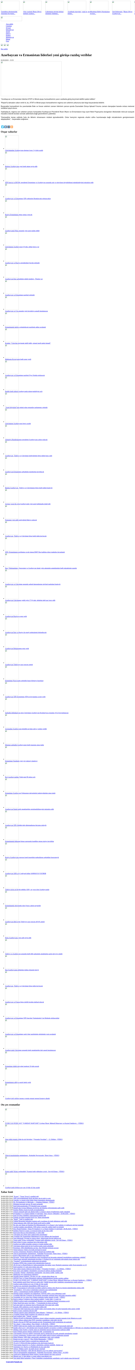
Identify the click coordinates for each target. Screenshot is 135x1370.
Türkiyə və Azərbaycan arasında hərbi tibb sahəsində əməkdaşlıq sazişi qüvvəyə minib (33, 954)
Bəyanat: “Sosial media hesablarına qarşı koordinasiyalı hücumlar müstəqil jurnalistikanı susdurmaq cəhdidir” (49, 1257)
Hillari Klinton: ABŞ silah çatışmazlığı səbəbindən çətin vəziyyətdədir (36, 1337)
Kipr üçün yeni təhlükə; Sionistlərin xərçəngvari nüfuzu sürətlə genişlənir (37, 1271)
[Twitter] (2, 127)
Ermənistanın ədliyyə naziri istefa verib (18, 1082)
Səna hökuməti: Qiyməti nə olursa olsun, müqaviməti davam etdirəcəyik (37, 1238)
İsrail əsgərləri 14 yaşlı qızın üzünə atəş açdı (27, 1267)
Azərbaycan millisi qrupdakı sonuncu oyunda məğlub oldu (32, 1244)
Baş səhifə (4, 49)
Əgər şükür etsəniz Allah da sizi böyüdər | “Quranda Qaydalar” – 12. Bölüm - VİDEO (34, 1139)
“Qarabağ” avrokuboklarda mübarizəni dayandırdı (30, 1261)
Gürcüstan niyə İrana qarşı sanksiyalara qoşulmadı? (30, 1234)
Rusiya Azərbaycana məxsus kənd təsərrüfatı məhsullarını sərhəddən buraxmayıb (32, 857)
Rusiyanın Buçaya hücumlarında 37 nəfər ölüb (28, 1233)
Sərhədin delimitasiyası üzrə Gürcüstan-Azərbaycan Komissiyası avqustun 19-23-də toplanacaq (36, 713)
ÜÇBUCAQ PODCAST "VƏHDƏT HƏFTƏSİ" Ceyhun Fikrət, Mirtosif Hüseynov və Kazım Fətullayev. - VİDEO (44, 1123)
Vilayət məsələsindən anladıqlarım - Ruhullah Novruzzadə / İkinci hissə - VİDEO (32, 1155)
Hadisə (8, 35)
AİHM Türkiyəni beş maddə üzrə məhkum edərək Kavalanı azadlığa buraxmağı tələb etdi (43, 1326)
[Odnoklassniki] (11, 127)
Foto (7, 41)
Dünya (8, 33)
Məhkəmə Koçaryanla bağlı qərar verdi (18, 359)
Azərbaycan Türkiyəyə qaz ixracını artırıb (19, 664)
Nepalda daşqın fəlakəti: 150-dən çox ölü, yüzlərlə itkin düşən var (35, 1276)
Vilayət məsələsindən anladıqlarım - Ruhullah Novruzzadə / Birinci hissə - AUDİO (40, 1352)
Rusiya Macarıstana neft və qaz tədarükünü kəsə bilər (31, 1255)
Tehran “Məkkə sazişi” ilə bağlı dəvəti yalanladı (29, 1349)
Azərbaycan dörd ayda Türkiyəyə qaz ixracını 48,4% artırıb (25, 922)
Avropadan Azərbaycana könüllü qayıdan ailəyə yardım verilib (26, 729)
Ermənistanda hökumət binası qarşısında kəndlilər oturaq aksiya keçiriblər (29, 841)
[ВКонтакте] (5, 127)
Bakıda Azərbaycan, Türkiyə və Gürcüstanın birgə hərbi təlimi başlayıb (28, 488)
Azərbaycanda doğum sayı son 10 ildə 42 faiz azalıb (22, 1187)
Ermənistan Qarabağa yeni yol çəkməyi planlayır (21, 761)
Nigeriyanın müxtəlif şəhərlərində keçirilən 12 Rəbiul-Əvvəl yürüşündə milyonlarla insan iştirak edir (46, 1259)
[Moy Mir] (8, 127)
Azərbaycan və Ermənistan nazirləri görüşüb (20, 295)
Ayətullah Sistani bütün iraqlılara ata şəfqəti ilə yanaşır (31, 1314)
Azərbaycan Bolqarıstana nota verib (17, 648)
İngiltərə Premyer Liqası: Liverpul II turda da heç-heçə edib (33, 1231)
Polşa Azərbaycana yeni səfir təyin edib (18, 938)
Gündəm (9, 26)
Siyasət (8, 28)
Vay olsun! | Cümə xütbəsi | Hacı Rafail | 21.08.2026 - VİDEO (34, 1324)
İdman (8, 39)
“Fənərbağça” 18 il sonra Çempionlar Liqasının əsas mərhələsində (35, 1290)
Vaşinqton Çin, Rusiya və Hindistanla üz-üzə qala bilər (31, 1347)
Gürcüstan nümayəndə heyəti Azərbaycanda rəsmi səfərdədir (33, 1246)
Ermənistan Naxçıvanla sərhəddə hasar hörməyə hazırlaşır (24, 681)
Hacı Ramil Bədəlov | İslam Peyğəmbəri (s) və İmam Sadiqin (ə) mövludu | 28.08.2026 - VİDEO (45, 1229)
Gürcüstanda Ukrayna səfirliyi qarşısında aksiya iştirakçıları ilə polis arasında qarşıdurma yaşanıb (45, 1333)
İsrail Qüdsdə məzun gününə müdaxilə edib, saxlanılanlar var (33, 1331)
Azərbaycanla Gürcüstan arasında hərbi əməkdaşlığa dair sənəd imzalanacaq (30, 1050)
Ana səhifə (9, 24)
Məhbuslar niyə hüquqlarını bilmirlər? (25, 1274)
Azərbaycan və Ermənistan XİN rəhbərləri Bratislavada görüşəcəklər (28, 198)
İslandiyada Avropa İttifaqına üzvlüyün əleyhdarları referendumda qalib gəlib (38, 1208)
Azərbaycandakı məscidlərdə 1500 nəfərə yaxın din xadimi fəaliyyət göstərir (38, 1227)
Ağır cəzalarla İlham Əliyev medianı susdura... (32, 12)
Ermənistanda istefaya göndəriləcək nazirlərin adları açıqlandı (25, 327)
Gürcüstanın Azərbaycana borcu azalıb (18, 423)
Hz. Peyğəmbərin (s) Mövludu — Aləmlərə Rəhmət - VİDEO (33, 1202)
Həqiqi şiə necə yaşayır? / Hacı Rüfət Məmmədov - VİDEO (33, 1339)
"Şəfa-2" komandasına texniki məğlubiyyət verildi (30, 1292)
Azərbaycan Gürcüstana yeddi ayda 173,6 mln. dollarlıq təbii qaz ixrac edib (30, 600)
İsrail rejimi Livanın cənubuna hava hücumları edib (30, 1242)
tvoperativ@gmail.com (14, 1362)
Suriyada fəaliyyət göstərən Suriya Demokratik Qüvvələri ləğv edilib (36, 1305)
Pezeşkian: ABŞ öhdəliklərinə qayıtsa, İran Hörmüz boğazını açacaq (36, 1248)
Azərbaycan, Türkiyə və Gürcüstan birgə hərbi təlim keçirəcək (26, 536)
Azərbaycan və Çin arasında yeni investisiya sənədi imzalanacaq (26, 311)
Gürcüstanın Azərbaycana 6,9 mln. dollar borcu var (22, 247)
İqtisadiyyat (10, 30)
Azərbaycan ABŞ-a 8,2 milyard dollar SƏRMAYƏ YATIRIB (25, 873)
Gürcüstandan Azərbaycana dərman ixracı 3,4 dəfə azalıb (24, 150)
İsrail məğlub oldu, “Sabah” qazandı (25, 1316)
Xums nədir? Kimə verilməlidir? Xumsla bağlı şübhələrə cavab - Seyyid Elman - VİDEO (34, 1171)
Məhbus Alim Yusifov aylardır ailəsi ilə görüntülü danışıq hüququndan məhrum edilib (41, 1330)
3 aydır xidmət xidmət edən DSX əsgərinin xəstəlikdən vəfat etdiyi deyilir (37, 1320)
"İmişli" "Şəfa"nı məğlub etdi (23, 1219)
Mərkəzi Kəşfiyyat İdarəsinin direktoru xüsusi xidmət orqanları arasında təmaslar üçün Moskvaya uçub (47, 1318)
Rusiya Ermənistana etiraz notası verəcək (18, 215)
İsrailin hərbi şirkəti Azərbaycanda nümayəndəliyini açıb (23, 391)
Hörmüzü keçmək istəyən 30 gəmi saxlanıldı (28, 1204)
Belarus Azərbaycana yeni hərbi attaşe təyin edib (21, 166)
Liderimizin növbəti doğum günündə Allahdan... (54, 12)
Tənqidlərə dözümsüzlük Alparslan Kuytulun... (9, 12)
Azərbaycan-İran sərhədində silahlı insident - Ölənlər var (24, 279)
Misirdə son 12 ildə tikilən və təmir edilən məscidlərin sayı (32, 1356)
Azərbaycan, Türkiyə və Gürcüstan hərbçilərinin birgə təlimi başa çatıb (28, 456)
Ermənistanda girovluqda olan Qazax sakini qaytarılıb (23, 906)
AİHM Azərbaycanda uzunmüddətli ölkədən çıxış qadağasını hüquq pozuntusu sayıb (41, 1301)
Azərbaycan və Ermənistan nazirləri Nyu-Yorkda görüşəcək (25, 375)
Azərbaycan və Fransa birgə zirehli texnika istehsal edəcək (24, 1002)
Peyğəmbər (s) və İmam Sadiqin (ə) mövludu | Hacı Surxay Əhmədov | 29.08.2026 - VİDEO (44, 1213)
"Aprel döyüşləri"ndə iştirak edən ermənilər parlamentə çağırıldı (26, 407)
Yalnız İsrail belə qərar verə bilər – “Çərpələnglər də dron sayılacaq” (35, 1303)
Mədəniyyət (10, 37)
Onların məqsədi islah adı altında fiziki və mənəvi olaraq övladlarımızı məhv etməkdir (41, 1212)
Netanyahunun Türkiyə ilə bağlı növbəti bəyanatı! (29, 1250)
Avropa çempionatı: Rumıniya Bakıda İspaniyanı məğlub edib (33, 1252)
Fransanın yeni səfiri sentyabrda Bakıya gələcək (21, 520)
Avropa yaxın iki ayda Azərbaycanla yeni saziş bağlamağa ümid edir (28, 504)
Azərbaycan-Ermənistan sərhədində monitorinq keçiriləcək (24, 472)
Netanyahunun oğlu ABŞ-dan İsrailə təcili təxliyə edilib (31, 1223)
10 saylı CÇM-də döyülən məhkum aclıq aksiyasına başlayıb (33, 1343)
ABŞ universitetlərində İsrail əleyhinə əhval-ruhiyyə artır (32, 1198)
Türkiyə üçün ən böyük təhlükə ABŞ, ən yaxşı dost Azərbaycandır (27, 889)
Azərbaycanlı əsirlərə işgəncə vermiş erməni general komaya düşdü (27, 1098)
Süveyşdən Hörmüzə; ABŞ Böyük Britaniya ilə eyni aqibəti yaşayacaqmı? (38, 1350)
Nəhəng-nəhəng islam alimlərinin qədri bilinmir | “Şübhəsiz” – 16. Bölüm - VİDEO (41, 1312)
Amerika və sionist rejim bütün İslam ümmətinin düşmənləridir (34, 1200)
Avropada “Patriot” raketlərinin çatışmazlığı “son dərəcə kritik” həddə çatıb (38, 1272)
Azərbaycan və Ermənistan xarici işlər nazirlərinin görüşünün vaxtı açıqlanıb (30, 1034)
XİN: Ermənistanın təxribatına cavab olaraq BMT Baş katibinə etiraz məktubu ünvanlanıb (35, 552)
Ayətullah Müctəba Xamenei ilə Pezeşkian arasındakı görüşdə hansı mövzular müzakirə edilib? (44, 1295)
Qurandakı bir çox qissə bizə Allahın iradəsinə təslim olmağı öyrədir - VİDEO (39, 1297)
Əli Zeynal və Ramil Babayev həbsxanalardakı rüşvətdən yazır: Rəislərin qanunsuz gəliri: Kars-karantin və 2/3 (50, 1265)
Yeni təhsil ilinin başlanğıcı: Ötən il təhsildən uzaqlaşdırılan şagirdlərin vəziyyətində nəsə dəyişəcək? (46, 1358)
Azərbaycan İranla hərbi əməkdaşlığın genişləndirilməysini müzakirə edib (29, 809)
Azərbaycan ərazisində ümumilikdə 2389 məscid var (30, 1286)
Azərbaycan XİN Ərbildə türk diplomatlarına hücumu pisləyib (25, 825)
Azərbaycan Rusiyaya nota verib (16, 616)
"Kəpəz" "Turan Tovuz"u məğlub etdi (26, 1196)
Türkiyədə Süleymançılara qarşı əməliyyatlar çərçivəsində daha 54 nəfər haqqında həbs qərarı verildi (46, 1309)
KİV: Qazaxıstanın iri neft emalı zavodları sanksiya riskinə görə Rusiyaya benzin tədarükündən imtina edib (48, 1288)
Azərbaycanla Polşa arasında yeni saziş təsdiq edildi (22, 231)
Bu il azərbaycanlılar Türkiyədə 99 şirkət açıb (20, 777)
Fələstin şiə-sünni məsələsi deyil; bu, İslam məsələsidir (31, 1217)
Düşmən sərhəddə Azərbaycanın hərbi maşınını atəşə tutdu (24, 745)
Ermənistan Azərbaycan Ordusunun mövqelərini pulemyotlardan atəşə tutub (30, 793)
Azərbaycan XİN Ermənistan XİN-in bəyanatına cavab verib (25, 697)
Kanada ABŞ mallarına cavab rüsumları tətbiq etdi (30, 1307)
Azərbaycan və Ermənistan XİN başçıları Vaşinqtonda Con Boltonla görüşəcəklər (32, 1018)
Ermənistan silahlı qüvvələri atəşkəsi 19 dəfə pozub (22, 1066)
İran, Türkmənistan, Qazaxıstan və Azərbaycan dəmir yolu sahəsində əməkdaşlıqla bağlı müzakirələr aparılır (41, 568)
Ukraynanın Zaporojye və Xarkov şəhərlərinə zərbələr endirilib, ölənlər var (38, 1345)
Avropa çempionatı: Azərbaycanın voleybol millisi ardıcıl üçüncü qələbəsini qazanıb (41, 1335)
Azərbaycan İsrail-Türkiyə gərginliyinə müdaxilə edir (30, 1341)
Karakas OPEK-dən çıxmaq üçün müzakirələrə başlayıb (32, 1263)
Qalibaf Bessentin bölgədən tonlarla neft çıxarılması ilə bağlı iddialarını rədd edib (40, 1221)
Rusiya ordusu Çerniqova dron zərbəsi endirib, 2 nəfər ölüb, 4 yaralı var (37, 1299)
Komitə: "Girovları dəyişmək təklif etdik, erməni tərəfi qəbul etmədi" (28, 343)
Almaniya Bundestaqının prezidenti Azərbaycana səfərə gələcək (26, 440)
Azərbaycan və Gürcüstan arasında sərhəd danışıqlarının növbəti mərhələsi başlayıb (32, 584)
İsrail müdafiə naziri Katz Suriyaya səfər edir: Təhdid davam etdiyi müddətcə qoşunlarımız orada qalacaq (48, 1282)
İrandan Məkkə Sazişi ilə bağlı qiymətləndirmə (28, 1210)
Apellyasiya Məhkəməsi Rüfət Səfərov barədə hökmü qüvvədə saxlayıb (37, 1354)
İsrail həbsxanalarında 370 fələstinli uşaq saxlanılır (30, 1206)
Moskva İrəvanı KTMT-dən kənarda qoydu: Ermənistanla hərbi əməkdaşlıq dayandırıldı (42, 1322)
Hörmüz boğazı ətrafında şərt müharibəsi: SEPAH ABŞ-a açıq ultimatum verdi (39, 1293)
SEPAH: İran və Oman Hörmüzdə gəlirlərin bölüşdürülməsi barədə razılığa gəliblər (40, 1278)
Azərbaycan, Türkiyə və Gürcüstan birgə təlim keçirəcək (24, 986)
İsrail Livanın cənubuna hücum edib (25, 1311)
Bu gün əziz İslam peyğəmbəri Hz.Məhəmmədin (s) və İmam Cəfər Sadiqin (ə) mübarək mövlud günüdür (48, 1225)
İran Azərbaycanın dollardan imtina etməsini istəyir (22, 970)
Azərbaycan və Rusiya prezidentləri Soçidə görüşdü (22, 263)
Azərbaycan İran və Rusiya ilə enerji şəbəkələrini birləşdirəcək (26, 632)
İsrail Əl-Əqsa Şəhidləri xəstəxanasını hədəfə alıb (29, 1215)
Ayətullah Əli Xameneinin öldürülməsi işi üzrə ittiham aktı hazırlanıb (36, 1236)
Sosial (8, 32)
